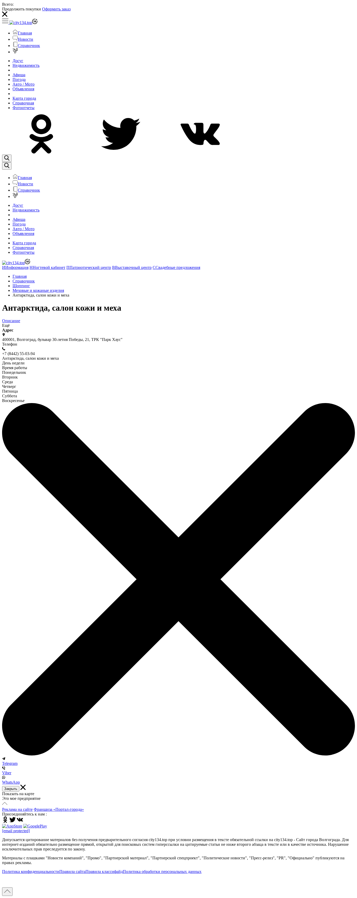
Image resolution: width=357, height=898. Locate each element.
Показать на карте (18, 793)
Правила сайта (72, 871)
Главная (25, 33)
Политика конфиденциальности (30, 871)
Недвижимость (26, 65)
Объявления (23, 89)
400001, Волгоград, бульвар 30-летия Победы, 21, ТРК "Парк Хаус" (62, 339)
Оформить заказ (56, 9)
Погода (19, 79)
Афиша (19, 75)
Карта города (24, 98)
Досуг (18, 60)
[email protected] (16, 831)
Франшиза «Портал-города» (59, 809)
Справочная (23, 103)
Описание (11, 320)
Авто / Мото (23, 84)
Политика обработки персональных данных (162, 871)
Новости (25, 39)
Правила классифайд (104, 871)
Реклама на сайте (17, 809)
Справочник (29, 45)
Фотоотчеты (23, 107)
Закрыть (10, 789)
